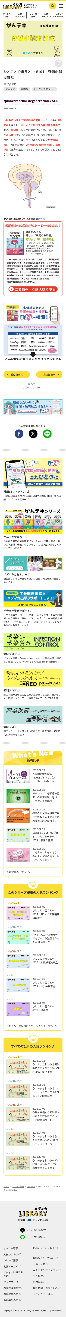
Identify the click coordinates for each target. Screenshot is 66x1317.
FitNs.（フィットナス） (46, 1248)
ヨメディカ (39, 1264)
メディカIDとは (41, 1294)
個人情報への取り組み (45, 1288)
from (21, 1219)
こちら (41, 219)
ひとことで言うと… (44, 89)
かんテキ (10, 89)
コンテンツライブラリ (45, 1269)
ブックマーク (11, 1282)
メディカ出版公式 (36, 1230)
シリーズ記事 (33, 15)
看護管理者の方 (12, 1288)
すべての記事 (6, 15)
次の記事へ (49, 374)
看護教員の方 (11, 1294)
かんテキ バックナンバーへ (33, 385)
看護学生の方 (11, 1300)
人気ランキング (20, 15)
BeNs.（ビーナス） (44, 1257)
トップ (6, 1186)
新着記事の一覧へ (16, 872)
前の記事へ (17, 374)
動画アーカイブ (46, 15)
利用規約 (38, 1282)
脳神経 (24, 89)
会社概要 (38, 1276)
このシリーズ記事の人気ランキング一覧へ (30, 1026)
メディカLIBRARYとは (59, 15)
